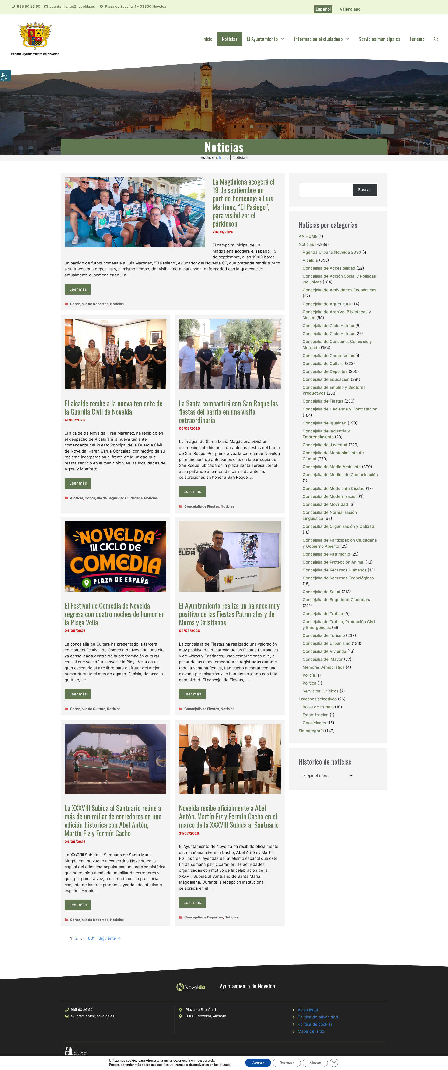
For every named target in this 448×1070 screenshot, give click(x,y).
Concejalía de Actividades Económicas (339, 290)
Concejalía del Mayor (323, 659)
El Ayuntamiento (262, 38)
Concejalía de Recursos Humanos (335, 570)
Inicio (207, 38)
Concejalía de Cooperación (328, 355)
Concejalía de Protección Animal (333, 562)
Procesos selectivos (318, 699)
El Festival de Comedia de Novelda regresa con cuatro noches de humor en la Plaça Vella (115, 614)
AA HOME (308, 236)
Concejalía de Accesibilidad (329, 268)
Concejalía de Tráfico (323, 613)
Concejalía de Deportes (89, 304)
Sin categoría (311, 730)
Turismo (417, 38)
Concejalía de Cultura (87, 709)
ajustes (225, 1065)
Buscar (364, 189)
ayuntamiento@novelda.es (72, 6)
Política (309, 683)
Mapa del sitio (311, 1031)
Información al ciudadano (318, 38)
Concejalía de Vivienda (324, 651)
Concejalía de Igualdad (324, 423)
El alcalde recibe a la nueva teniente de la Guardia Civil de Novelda (113, 407)
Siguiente (109, 938)
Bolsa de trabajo (318, 707)
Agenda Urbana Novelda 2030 (332, 252)
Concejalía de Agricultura (327, 304)
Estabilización (316, 715)
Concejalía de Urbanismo (326, 643)
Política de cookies (315, 1024)
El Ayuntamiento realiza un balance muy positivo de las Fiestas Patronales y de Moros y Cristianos (229, 614)
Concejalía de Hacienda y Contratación (340, 409)
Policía (309, 675)
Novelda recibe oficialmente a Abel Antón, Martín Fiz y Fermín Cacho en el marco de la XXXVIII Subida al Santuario (229, 816)
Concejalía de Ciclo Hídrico (328, 325)
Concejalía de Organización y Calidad (338, 526)
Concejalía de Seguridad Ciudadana (114, 498)
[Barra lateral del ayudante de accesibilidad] (5, 75)
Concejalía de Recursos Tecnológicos (338, 578)
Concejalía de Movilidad (325, 504)
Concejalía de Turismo (324, 635)
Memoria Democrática (324, 667)
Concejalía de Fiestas (201, 506)
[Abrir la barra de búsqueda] (436, 39)
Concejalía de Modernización (330, 496)
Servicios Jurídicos (321, 691)
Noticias (230, 38)
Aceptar (258, 1062)
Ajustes (315, 1062)
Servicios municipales (379, 38)
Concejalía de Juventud (325, 444)
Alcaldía (76, 498)
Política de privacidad (318, 1017)
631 (92, 938)
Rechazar (287, 1062)
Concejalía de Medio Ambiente (332, 466)
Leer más (78, 289)
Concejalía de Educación (326, 379)
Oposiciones (314, 722)
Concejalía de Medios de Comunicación (340, 474)
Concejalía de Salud (321, 591)
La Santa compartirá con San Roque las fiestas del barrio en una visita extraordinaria (228, 411)
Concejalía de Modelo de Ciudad (334, 488)
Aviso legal (308, 1010)
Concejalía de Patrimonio (326, 554)
